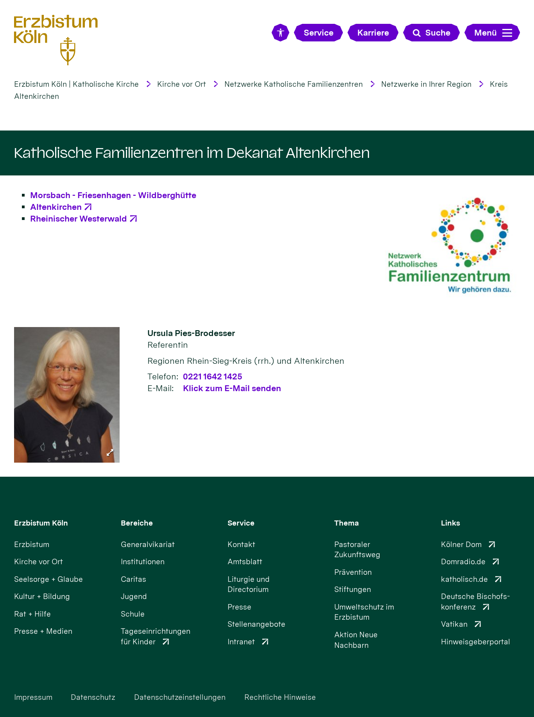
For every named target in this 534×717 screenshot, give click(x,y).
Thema (346, 523)
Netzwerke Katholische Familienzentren (293, 84)
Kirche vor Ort (181, 84)
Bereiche (137, 523)
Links (450, 523)
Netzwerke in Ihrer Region (426, 84)
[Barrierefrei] (280, 32)
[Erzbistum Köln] (56, 39)
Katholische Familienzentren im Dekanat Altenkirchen (192, 153)
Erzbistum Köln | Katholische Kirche (76, 84)
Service (241, 523)
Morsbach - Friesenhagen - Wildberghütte (113, 195)
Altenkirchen (56, 207)
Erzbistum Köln (41, 523)
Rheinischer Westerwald (78, 218)
